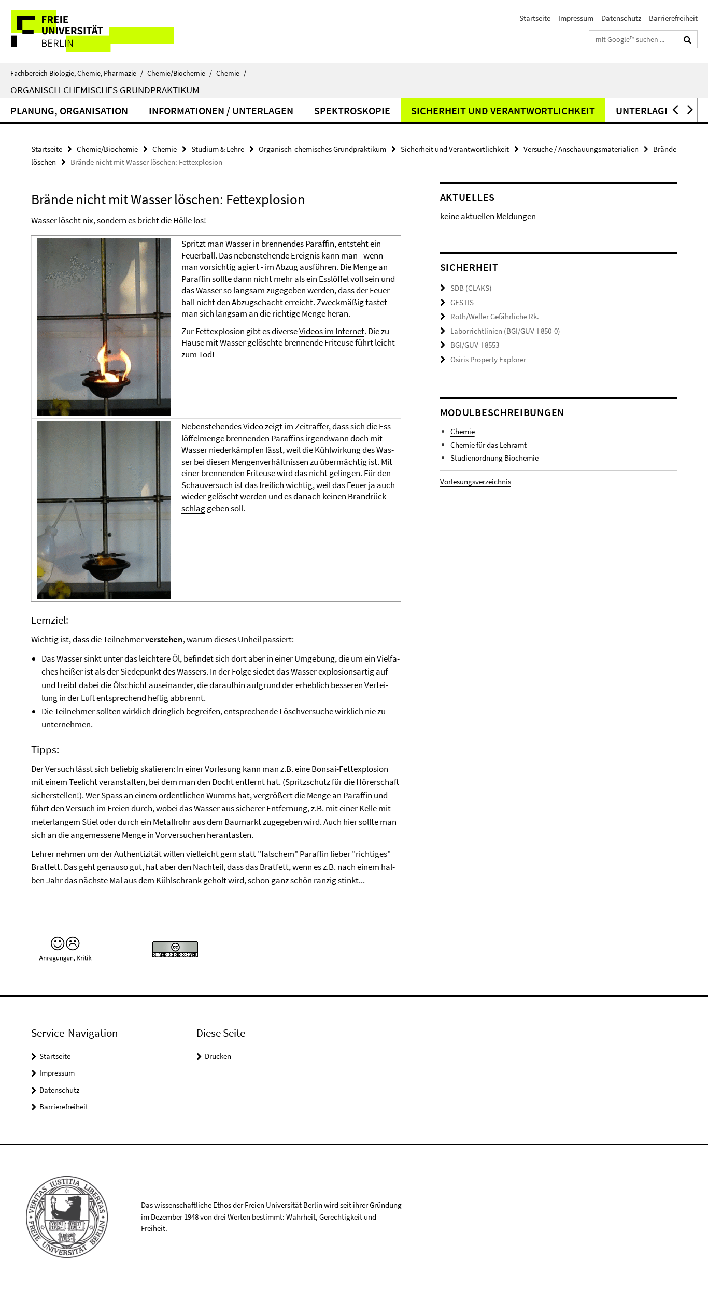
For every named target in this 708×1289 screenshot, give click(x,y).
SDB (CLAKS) (471, 288)
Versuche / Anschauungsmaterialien (581, 149)
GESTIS (462, 302)
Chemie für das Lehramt (488, 445)
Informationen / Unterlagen (221, 110)
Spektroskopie (352, 110)
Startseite (534, 18)
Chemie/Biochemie (179, 73)
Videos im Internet (331, 331)
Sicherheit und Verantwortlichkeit (503, 110)
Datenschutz (621, 18)
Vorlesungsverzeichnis (475, 481)
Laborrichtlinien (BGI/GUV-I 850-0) (505, 331)
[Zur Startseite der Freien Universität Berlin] (87, 31)
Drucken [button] (218, 1056)
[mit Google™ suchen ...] (687, 39)
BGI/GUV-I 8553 (474, 345)
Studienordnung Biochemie (494, 458)
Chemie (231, 73)
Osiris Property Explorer (488, 359)
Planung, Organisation (69, 110)
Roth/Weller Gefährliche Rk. (494, 316)
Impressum (575, 18)
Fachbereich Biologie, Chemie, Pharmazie (76, 73)
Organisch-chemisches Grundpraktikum (105, 89)
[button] (674, 110)
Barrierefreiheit (673, 18)
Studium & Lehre (217, 149)
